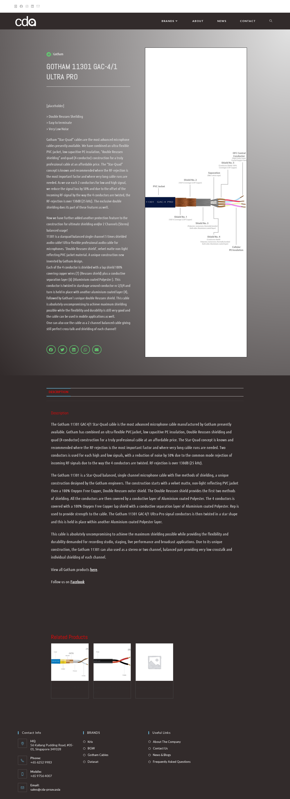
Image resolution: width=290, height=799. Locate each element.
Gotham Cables (98, 755)
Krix (90, 742)
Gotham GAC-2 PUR (65, 688)
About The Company (167, 742)
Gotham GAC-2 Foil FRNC (154, 688)
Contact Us (160, 748)
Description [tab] (58, 392)
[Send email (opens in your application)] (38, 6)
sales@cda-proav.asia (45, 789)
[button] (51, 349)
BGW (91, 748)
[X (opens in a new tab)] (16, 6)
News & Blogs (162, 755)
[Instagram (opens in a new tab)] (27, 6)
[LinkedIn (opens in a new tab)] (32, 6)
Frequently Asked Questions (172, 761)
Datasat (93, 761)
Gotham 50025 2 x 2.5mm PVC (111, 690)
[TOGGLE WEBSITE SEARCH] (271, 21)
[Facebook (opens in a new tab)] (21, 6)
